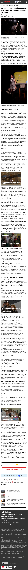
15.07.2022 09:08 (4, 5)
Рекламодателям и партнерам (10, 522)
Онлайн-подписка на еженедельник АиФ (13, 518)
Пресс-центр (19, 514)
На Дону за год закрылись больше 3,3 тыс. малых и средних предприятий (15, 491)
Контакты (4, 520)
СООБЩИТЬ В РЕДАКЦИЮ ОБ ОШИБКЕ (11, 524)
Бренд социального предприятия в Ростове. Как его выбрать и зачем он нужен (16, 504)
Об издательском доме (8, 514)
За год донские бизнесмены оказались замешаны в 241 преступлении (15, 500)
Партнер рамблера (13, 563)
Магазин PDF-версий (7, 516)
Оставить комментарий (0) (14, 469)
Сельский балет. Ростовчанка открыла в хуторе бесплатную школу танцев (15, 495)
